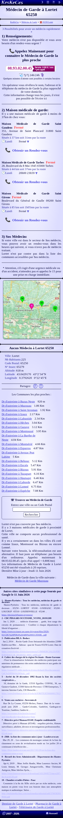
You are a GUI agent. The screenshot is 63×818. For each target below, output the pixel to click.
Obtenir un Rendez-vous (30, 150)
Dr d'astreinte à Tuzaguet (16, 473)
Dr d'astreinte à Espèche (16, 490)
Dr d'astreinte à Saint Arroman (19, 410)
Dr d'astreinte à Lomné (15, 486)
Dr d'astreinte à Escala (15, 465)
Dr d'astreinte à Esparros (16, 448)
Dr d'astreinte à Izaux (14, 414)
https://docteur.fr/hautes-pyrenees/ (17, 615)
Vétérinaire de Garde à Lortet (36, 807)
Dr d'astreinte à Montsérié (17, 444)
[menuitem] (59, 2)
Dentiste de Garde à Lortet (17, 803)
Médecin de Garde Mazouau (31, 580)
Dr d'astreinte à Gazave (15, 427)
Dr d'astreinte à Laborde (16, 482)
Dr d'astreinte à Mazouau (16, 405)
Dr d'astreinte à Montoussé (17, 431)
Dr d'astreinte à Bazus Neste (18, 401)
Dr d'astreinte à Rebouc (15, 461)
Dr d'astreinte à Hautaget (16, 478)
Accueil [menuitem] (52, 813)
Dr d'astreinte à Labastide (17, 418)
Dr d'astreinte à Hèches (15, 422)
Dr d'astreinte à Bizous (15, 469)
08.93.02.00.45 (20, 68)
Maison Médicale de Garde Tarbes (23, 162)
